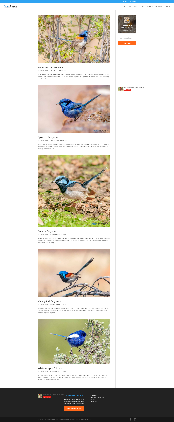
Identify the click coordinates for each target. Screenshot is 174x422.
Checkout (92, 399)
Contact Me (93, 402)
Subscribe (127, 43)
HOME (123, 6)
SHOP (129, 6)
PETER (135, 6)
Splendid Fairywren (48, 137)
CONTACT (168, 6)
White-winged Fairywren (51, 368)
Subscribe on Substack (74, 408)
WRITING (158, 6)
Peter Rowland (44, 70)
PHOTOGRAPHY (146, 6)
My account (93, 395)
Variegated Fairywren (49, 301)
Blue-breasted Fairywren (51, 67)
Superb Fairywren (47, 231)
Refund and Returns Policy (97, 397)
